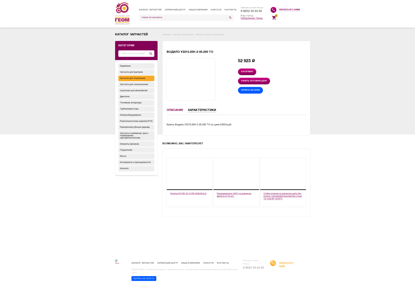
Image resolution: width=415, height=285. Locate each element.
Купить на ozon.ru (143, 278)
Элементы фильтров (129, 144)
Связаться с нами (289, 10)
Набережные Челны (252, 18)
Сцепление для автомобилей (133, 90)
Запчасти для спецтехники (132, 78)
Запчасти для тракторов (131, 72)
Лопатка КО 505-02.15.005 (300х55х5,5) (188, 193)
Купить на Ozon (250, 90)
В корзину (247, 72)
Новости (216, 10)
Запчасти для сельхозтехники (134, 84)
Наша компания (198, 10)
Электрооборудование (130, 115)
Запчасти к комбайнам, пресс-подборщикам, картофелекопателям (134, 135)
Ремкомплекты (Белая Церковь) (135, 127)
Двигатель (125, 96)
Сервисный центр (175, 10)
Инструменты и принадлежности (135, 162)
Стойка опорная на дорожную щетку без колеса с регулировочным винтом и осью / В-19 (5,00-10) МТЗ (282, 196)
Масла (123, 156)
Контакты (230, 10)
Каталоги (124, 168)
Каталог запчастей (150, 10)
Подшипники (126, 150)
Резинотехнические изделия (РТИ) (136, 121)
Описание (175, 110)
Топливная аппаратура (131, 103)
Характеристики (202, 110)
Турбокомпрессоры (129, 109)
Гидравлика (125, 66)
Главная (166, 35)
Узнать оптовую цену (254, 81)
